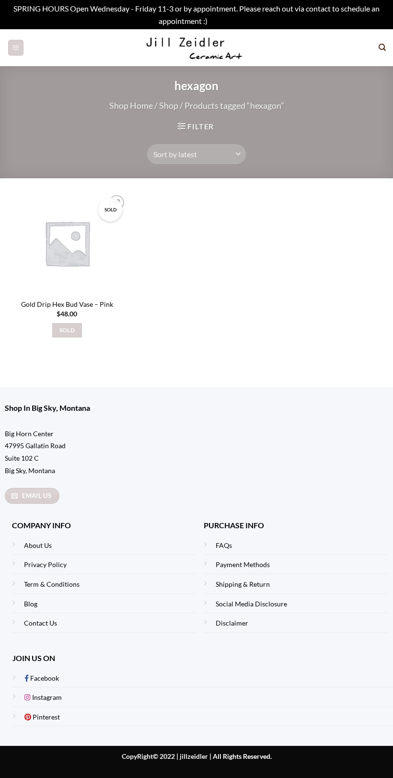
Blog (30, 604)
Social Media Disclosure (251, 604)
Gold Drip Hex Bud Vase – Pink (67, 304)
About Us (38, 545)
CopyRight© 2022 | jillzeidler (165, 756)
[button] (15, 48)
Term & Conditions (52, 584)
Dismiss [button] (222, 20)
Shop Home (131, 105)
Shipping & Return (243, 584)
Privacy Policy (45, 564)
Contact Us (40, 623)
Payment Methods (243, 564)
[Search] (382, 47)
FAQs (224, 545)
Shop (168, 105)
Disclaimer (232, 623)
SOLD (67, 330)
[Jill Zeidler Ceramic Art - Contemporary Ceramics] (197, 47)
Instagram (46, 697)
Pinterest (45, 717)
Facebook (44, 678)
